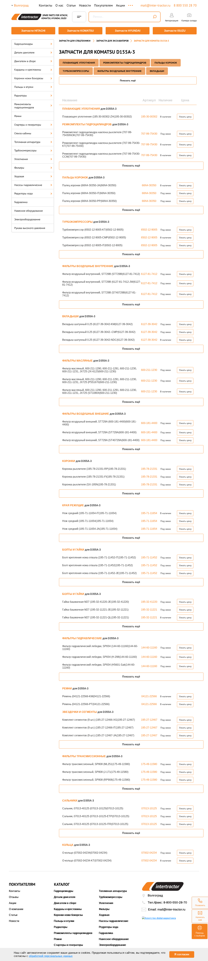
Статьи (71, 5)
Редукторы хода (23, 193)
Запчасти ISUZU (174, 30)
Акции (120, 5)
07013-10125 (149, 808)
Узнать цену (185, 116)
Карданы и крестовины (27, 69)
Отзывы (14, 897)
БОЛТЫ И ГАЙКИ (73, 549)
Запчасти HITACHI (33, 30)
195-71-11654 (149, 513)
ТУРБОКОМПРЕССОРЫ (76, 71)
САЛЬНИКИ (70, 800)
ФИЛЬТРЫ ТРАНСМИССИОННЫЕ (84, 756)
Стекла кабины (22, 133)
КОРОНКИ (69, 461)
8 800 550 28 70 (185, 5)
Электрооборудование (27, 219)
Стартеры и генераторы (27, 124)
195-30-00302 (149, 116)
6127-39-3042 (149, 324)
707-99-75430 (149, 133)
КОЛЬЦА (68, 845)
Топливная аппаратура (27, 142)
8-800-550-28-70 (175, 902)
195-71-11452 (149, 557)
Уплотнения (21, 159)
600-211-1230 (149, 370)
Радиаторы (20, 95)
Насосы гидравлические (28, 185)
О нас (59, 5)
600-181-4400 (149, 423)
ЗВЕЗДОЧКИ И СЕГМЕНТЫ (80, 712)
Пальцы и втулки (23, 86)
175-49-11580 (149, 764)
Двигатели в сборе (25, 61)
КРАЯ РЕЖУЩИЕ (73, 505)
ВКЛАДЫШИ (157, 71)
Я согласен (181, 954)
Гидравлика (20, 202)
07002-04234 (149, 852)
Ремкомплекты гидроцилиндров (24, 105)
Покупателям (103, 5)
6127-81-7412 (149, 274)
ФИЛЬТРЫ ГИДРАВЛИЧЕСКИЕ (82, 638)
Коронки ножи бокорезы (28, 78)
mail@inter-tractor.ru (155, 5)
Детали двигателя (24, 52)
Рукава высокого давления (29, 228)
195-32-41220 (149, 601)
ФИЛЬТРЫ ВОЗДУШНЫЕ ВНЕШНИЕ (86, 413)
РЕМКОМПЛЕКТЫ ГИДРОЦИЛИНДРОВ (124, 62)
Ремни (17, 116)
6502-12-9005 (149, 229)
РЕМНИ (67, 688)
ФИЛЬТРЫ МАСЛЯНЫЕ (77, 360)
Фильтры (19, 167)
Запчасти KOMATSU (80, 30)
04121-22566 (149, 696)
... (131, 4)
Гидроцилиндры (23, 43)
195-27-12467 (149, 719)
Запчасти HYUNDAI (127, 30)
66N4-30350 (149, 185)
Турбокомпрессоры (25, 150)
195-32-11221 (149, 609)
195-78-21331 (149, 468)
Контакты (45, 5)
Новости (85, 5)
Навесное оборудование (28, 210)
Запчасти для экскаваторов (112, 40)
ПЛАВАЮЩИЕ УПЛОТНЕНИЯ (79, 62)
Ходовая (19, 176)
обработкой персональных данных (51, 956)
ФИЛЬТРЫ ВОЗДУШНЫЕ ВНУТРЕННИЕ (119, 71)
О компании (16, 909)
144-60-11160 (149, 647)
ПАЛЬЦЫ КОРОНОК (166, 62)
